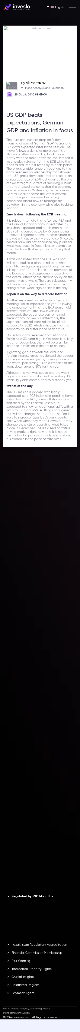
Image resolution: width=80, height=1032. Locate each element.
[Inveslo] (16, 7)
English (59, 7)
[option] (40, 527)
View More (62, 546)
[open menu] (72, 7)
